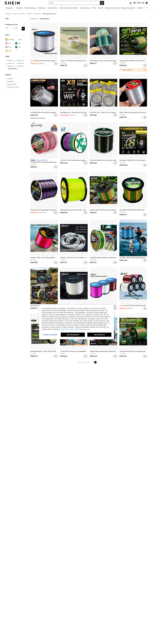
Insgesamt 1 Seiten (84, 362)
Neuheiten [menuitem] (19, 8)
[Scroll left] (144, 8)
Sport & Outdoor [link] (19, 14)
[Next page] (98, 362)
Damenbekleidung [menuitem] (30, 8)
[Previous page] (93, 362)
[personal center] (130, 3)
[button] (143, 3)
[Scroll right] (147, 8)
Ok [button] (23, 28)
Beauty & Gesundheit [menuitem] (128, 8)
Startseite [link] (8, 14)
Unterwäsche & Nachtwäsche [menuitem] (69, 8)
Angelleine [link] (37, 14)
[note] (38, 118)
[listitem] (44, 47)
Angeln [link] (29, 14)
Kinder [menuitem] (94, 8)
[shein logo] (12, 3)
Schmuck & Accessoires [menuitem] (112, 8)
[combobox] (41, 19)
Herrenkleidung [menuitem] (85, 8)
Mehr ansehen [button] (13, 68)
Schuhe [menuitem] (100, 8)
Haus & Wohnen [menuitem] (52, 8)
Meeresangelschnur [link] (49, 14)
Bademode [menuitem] (41, 8)
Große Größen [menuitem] (141, 8)
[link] (134, 3)
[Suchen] (102, 3)
